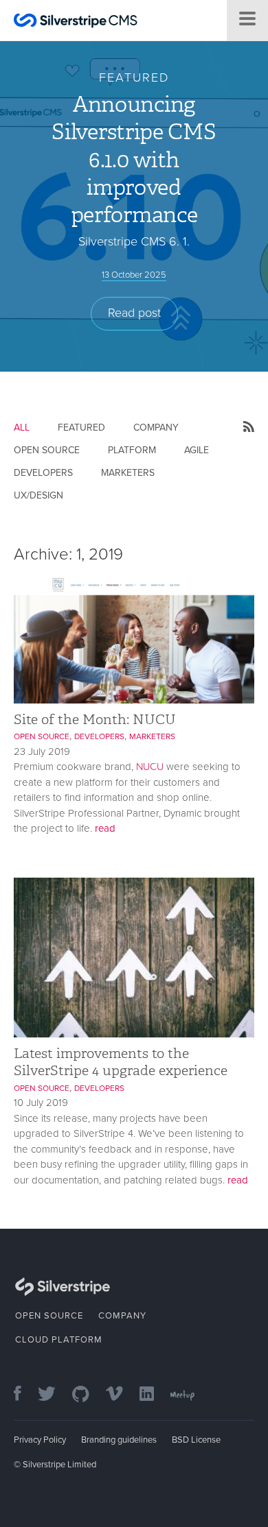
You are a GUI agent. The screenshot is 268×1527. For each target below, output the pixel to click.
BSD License (196, 1439)
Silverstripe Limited (59, 1464)
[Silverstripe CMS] (75, 22)
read (105, 828)
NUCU (150, 766)
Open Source (47, 450)
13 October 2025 (134, 274)
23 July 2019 (42, 751)
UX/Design (38, 495)
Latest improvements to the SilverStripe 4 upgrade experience (120, 1061)
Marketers (128, 473)
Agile (196, 450)
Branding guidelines (119, 1439)
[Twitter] (53, 1395)
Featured (81, 427)
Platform (132, 450)
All (22, 427)
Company (156, 427)
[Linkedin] (153, 1395)
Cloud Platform (58, 1339)
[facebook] (24, 1395)
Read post (134, 312)
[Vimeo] (121, 1395)
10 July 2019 (41, 1102)
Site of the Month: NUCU (95, 719)
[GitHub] (87, 1395)
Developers (43, 473)
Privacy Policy (40, 1439)
